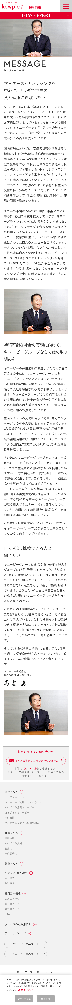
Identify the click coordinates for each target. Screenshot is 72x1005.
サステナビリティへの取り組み (22, 822)
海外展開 (10, 817)
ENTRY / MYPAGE (25, 16)
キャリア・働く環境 (16, 872)
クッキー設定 (24, 998)
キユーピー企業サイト (26, 944)
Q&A (7, 914)
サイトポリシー (46, 972)
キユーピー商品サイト (22, 954)
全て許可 (45, 998)
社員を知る (11, 863)
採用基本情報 (13, 893)
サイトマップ (25, 972)
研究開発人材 (12, 853)
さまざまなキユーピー (17, 812)
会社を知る (11, 791)
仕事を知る (11, 832)
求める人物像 (12, 899)
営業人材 (10, 848)
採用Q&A (28, 768)
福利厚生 (10, 883)
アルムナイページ (15, 933)
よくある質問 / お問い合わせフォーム (33, 762)
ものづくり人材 (13, 843)
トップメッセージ (15, 797)
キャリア (10, 878)
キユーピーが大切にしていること (23, 802)
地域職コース (12, 909)
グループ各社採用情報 (18, 924)
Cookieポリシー (26, 989)
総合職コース (12, 904)
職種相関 (10, 838)
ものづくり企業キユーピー (20, 807)
